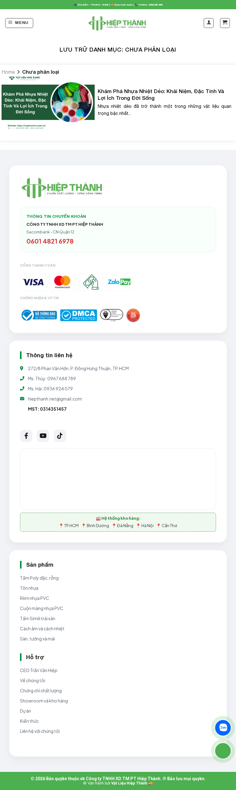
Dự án (25, 711)
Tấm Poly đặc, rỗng (39, 578)
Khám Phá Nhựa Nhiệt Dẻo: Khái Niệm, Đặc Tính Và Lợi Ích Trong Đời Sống (161, 94)
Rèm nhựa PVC (34, 598)
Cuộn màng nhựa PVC (41, 608)
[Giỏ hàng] (225, 23)
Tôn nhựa (29, 588)
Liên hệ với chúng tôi (40, 731)
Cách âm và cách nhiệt (42, 628)
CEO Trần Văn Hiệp (38, 670)
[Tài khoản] (209, 23)
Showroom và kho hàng (44, 700)
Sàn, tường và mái (37, 638)
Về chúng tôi (32, 680)
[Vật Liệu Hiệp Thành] (118, 23)
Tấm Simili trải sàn (37, 618)
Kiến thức (29, 721)
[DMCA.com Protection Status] (78, 315)
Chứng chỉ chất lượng (41, 690)
